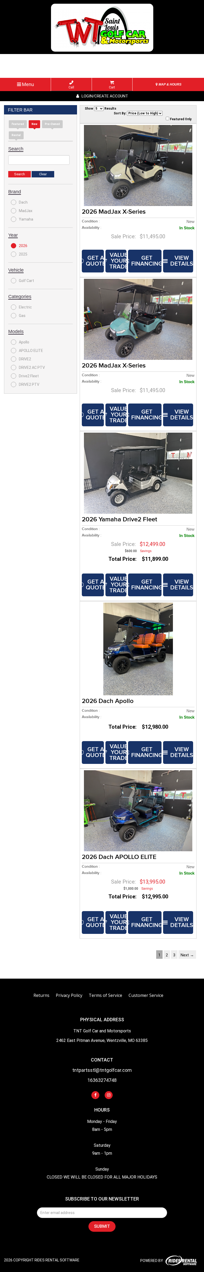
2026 (23, 246)
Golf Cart (26, 281)
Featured (18, 124)
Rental (16, 135)
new (34, 124)
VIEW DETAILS (181, 260)
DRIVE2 (25, 359)
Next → (187, 955)
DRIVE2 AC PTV (32, 367)
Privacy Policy (69, 995)
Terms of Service (105, 995)
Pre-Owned (52, 124)
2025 (23, 254)
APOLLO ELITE (31, 350)
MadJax (25, 211)
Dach (23, 202)
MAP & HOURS (169, 84)
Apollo (24, 342)
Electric (25, 307)
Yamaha (26, 219)
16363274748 (102, 1080)
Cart (112, 87)
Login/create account (104, 96)
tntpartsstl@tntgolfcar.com (102, 1070)
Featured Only (180, 119)
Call (71, 87)
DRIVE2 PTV (29, 384)
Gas (22, 315)
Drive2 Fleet (29, 376)
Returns (41, 995)
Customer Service (146, 995)
